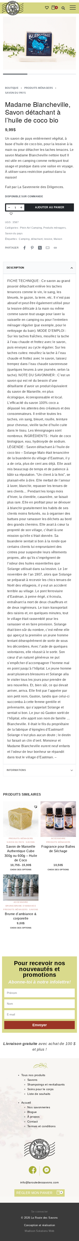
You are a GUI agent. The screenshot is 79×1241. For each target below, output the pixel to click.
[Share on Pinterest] (32, 248)
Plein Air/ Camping (31, 227)
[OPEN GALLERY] (39, 43)
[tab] (39, 268)
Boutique (11, 88)
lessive (48, 239)
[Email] (47, 248)
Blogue (32, 1112)
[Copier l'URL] (55, 248)
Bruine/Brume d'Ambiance (20, 906)
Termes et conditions (41, 1126)
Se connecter (39, 1211)
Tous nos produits (33, 1075)
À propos (33, 1116)
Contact (32, 1121)
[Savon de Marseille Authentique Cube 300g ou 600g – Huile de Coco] (20, 819)
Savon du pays (15, 92)
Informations (16, 770)
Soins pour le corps (40, 1089)
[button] (63, 8)
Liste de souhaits (38, 1093)
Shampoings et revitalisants (46, 1084)
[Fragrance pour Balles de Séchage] (58, 819)
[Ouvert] (72, 7)
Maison (58, 239)
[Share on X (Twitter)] (40, 248)
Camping (24, 239)
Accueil (26, 1102)
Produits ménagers (38, 88)
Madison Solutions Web (39, 1230)
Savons (30, 842)
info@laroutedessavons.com (39, 1182)
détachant (37, 239)
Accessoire (58, 839)
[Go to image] (15, 74)
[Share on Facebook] (24, 248)
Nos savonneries (38, 1107)
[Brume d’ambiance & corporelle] (20, 888)
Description (15, 267)
